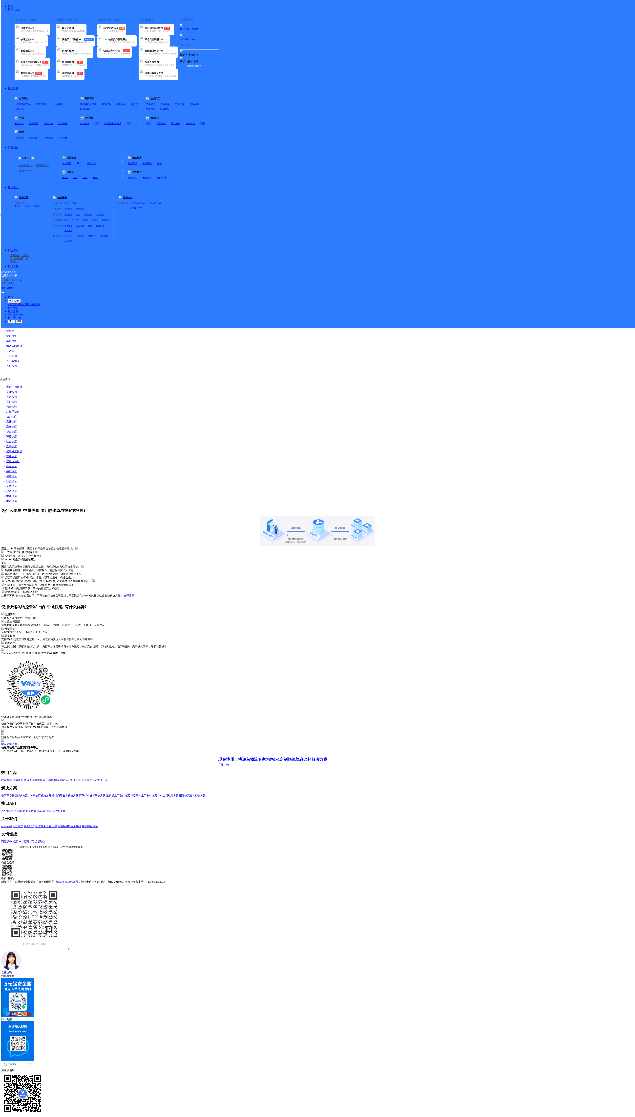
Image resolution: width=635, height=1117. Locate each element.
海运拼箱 (33, 138)
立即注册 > (130, 595)
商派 (4, 841)
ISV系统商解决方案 (39, 795)
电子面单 (48, 780)
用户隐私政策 (90, 826)
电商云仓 (106, 220)
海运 (90, 226)
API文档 (13, 304)
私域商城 (164, 109)
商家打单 (106, 104)
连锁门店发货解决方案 (65, 795)
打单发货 (84, 123)
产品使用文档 (155, 203)
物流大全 (13, 187)
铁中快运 (11, 466)
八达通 (10, 351)
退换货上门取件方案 (118, 795)
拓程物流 (11, 471)
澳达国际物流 (14, 346)
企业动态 (18, 826)
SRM (95, 177)
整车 (78, 214)
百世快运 (11, 401)
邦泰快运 (11, 406)
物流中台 (19, 109)
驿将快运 (11, 481)
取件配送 (132, 163)
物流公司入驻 (11, 280)
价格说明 (34, 304)
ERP (97, 123)
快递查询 (18, 780)
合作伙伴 (51, 826)
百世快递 (11, 365)
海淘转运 (12, 841)
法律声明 (40, 826)
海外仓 (95, 220)
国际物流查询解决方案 (192, 795)
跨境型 (37, 206)
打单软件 (91, 163)
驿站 (66, 220)
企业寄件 (121, 104)
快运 (66, 203)
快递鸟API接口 (43, 810)
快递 (74, 203)
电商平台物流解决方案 (14, 795)
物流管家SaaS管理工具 (67, 780)
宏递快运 (11, 426)
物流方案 (13, 88)
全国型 (18, 206)
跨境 (159, 163)
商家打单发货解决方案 (92, 795)
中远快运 (11, 501)
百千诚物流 (13, 360)
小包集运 (19, 138)
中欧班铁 (48, 138)
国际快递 (100, 226)
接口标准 (175, 123)
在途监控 (6, 780)
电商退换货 (42, 104)
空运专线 (62, 138)
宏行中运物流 (14, 386)
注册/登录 (20, 288)
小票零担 (88, 214)
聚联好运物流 (14, 451)
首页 (10, 6)
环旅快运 (11, 436)
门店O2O (150, 109)
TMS (202, 123)
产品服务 (13, 147)
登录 (19, 321)
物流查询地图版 (33, 780)
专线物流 (68, 214)
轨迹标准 (190, 123)
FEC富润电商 (26, 841)
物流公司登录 (12, 282)
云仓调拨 (33, 123)
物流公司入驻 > (10, 744)
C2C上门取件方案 (168, 795)
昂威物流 (11, 341)
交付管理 (66, 163)
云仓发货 (19, 123)
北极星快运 (13, 411)
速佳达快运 (13, 461)
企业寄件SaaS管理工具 (94, 780)
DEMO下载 (58, 810)
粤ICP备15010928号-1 (68, 881)
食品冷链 (104, 236)
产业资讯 (13, 250)
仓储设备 (147, 177)
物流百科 (13, 266)
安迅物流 (11, 336)
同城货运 (68, 209)
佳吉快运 (11, 441)
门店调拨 (165, 104)
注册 (11, 321)
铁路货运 (92, 236)
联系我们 (29, 826)
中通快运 (11, 496)
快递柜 (85, 220)
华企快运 (11, 431)
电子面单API (42, 165)
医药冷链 (68, 236)
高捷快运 (11, 421)
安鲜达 (10, 331)
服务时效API (25, 171)
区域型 (27, 206)
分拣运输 (132, 177)
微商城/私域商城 (112, 123)
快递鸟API (14, 9)
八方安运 (11, 356)
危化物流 (80, 236)
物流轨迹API (25, 165)
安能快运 (11, 391)
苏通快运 (11, 456)
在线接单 (161, 123)
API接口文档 (8, 810)
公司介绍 (6, 826)
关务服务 (68, 230)
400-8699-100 (15, 314)
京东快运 (11, 446)
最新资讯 (15, 255)
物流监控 (48, 123)
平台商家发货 (60, 104)
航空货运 (80, 226)
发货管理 (135, 104)
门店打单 (179, 104)
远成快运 (11, 486)
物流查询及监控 (23, 104)
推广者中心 (8, 288)
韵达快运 (11, 491)
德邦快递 (11, 416)
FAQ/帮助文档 (25, 810)
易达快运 (11, 476)
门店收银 (194, 104)
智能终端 (161, 177)
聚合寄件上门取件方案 (144, 795)
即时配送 (80, 209)
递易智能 (40, 841)
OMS (129, 123)
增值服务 (147, 163)
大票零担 (100, 214)
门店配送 (150, 104)
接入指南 (23, 304)
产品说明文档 (136, 208)
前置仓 (75, 220)
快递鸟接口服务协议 (69, 826)
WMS (148, 123)
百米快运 (11, 396)
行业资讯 (18, 258)
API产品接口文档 (137, 203)
